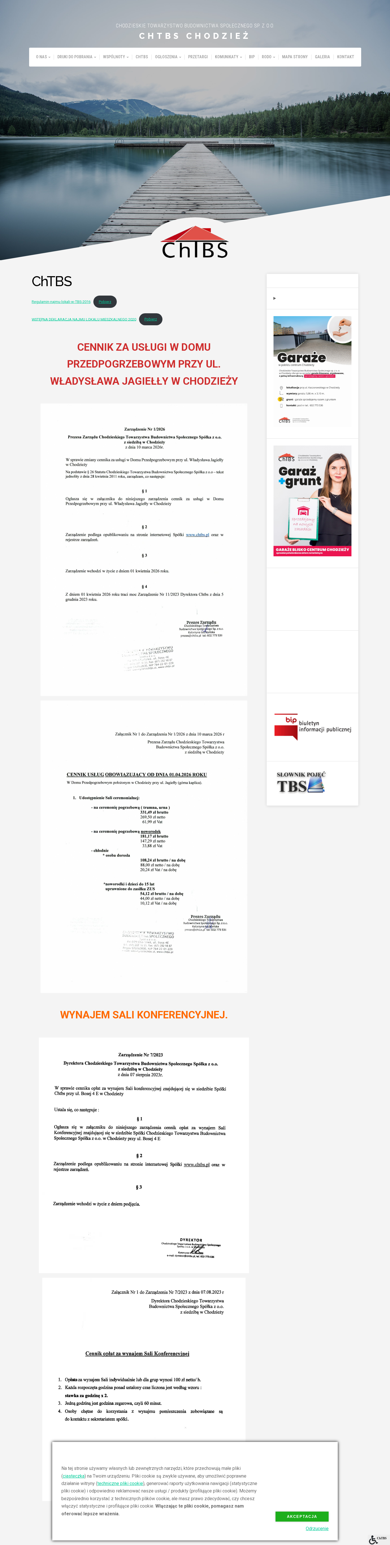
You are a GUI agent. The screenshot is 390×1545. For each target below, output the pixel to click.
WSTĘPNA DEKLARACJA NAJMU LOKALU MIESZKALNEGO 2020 (84, 319)
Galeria (322, 57)
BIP (252, 57)
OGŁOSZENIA (166, 57)
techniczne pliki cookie (120, 1483)
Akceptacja (302, 1516)
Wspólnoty (114, 57)
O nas (41, 57)
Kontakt (345, 57)
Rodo (267, 57)
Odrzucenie (317, 1528)
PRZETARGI (198, 57)
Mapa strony (295, 57)
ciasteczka (74, 1476)
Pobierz (105, 302)
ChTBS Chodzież (195, 36)
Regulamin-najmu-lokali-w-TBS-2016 (61, 302)
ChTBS (142, 57)
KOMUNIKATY (226, 57)
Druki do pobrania (75, 57)
